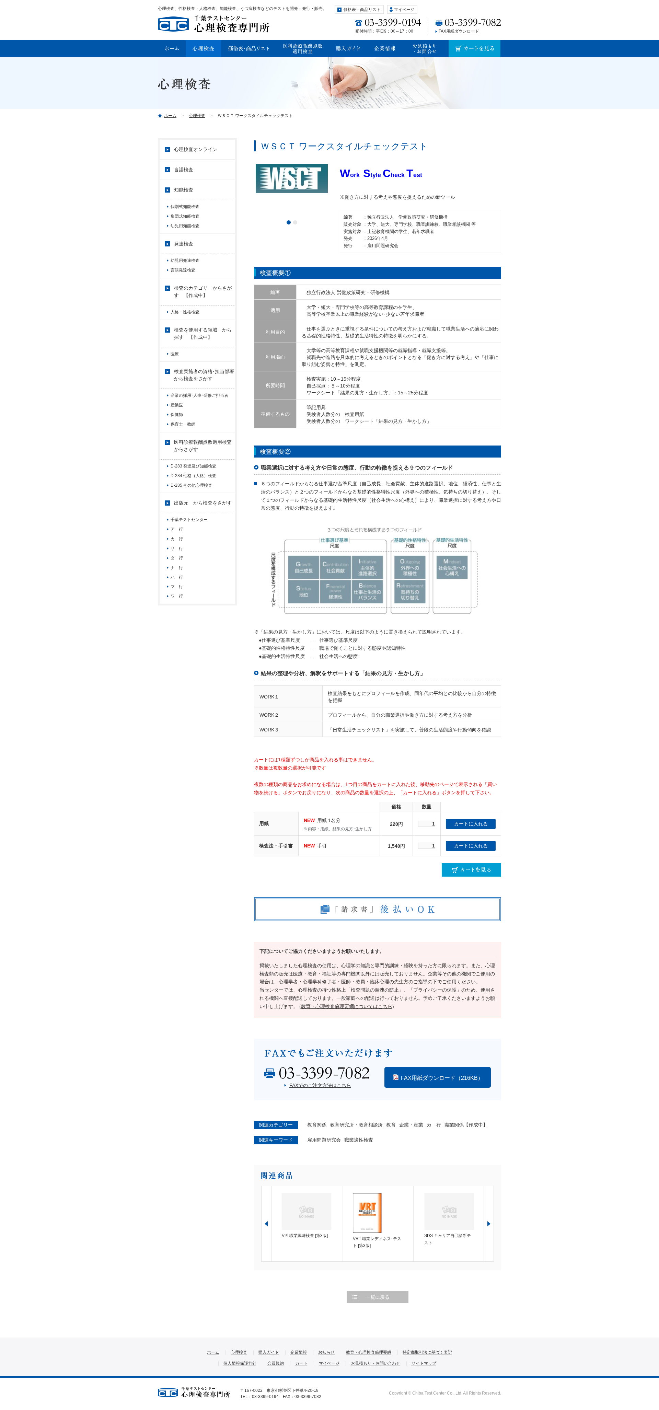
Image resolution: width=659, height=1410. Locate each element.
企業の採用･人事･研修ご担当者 (201, 395)
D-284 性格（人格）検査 (193, 475)
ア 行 (179, 529)
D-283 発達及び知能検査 (193, 466)
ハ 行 (177, 577)
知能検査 (183, 190)
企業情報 (298, 1352)
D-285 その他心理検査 (191, 485)
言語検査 (183, 169)
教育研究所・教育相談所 (356, 1125)
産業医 (177, 405)
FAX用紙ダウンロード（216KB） (442, 1078)
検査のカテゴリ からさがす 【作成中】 (203, 291)
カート (301, 1363)
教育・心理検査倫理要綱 (368, 1352)
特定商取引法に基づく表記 (427, 1352)
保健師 (177, 414)
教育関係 (316, 1125)
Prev (266, 1224)
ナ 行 (177, 567)
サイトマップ (424, 1363)
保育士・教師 (183, 424)
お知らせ (326, 1352)
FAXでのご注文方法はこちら (320, 1085)
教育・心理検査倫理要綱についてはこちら (346, 1006)
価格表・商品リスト (362, 9)
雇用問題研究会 (324, 1140)
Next (489, 1224)
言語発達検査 (183, 270)
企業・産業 (411, 1125)
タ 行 (177, 558)
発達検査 (183, 243)
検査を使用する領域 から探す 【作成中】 (203, 333)
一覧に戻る (378, 1297)
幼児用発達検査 (185, 260)
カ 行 (434, 1125)
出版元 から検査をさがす (203, 503)
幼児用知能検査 (185, 225)
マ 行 (177, 586)
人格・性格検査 (185, 312)
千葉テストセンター (189, 519)
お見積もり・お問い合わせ (375, 1363)
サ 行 (179, 548)
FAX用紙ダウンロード (459, 31)
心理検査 (197, 115)
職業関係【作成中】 (466, 1125)
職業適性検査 (358, 1140)
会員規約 (275, 1363)
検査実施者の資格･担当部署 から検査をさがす (204, 375)
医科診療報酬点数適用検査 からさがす (204, 445)
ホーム (170, 115)
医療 (175, 353)
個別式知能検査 (185, 206)
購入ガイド (268, 1352)
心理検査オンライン (195, 149)
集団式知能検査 (185, 216)
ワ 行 (177, 596)
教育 (391, 1125)
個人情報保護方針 (239, 1363)
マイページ (404, 9)
